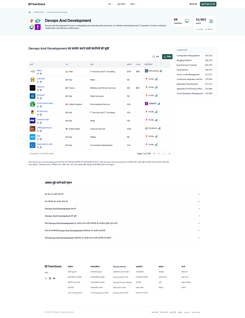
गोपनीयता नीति (164, 312)
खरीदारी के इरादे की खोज (121, 272)
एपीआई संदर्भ (163, 277)
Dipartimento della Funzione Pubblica (46, 144)
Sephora (40, 87)
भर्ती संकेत (71, 287)
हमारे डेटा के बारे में (142, 293)
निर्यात (169, 56)
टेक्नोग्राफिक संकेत (96, 287)
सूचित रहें (209, 29)
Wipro (39, 70)
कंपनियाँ (138, 282)
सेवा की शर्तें (155, 312)
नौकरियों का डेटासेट (74, 282)
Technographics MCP (99, 293)
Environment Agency (46, 103)
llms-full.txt (196, 312)
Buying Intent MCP (120, 293)
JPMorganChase (44, 128)
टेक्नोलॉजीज (140, 272)
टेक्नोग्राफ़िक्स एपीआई (97, 277)
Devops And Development (57, 12)
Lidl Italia (41, 78)
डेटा (109, 4)
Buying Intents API (120, 277)
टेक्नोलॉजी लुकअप (96, 272)
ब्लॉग (160, 282)
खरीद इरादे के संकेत (119, 287)
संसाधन (132, 4)
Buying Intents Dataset (122, 282)
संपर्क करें (184, 272)
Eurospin (41, 95)
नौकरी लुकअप (72, 272)
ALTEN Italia (42, 111)
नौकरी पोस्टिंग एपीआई (74, 277)
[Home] (30, 12)
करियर (183, 287)
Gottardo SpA (43, 119)
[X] (46, 278)
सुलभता (180, 312)
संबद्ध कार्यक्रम (186, 282)
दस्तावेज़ (161, 272)
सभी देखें (200, 29)
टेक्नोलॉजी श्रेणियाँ (142, 277)
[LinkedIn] (50, 278)
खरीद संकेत (139, 287)
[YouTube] (54, 278)
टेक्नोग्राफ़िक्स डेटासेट (97, 282)
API (157, 56)
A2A (38, 136)
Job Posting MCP (75, 293)
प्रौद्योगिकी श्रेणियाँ (39, 12)
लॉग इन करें (193, 4)
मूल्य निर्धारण (121, 4)
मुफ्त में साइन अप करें (208, 4)
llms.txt (187, 312)
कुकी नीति (173, 312)
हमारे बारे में (184, 277)
